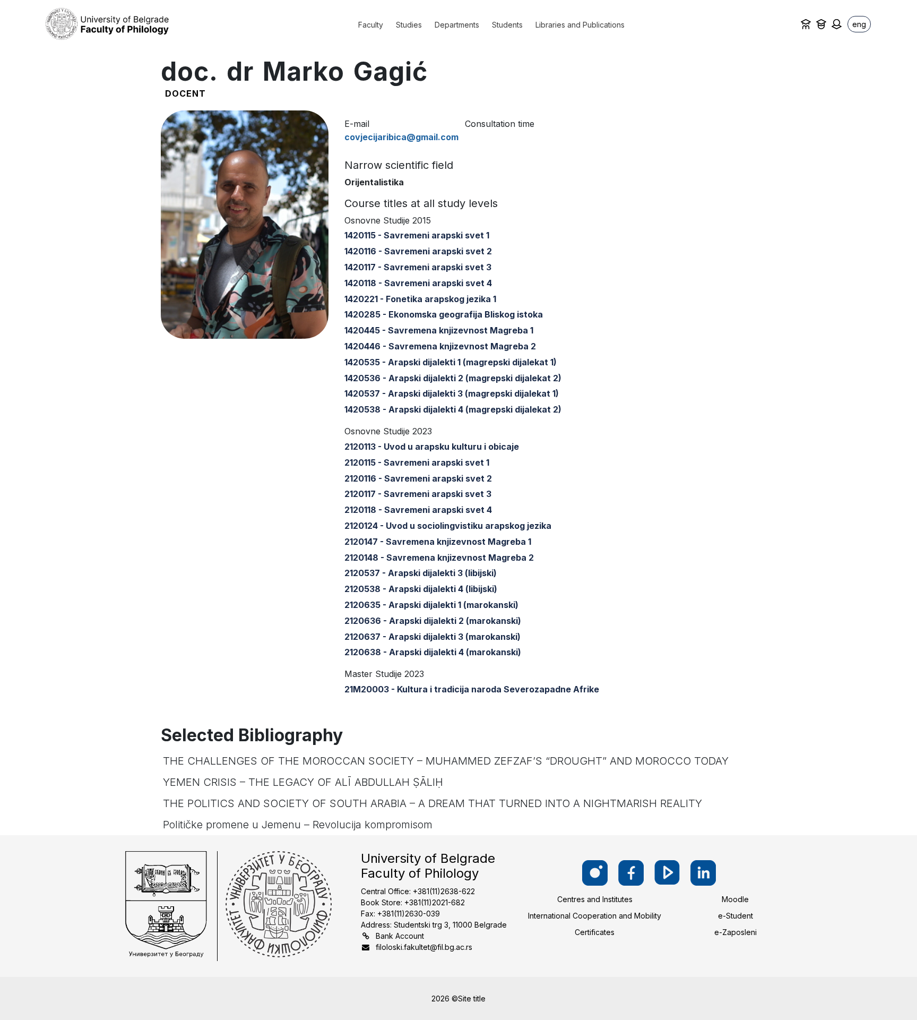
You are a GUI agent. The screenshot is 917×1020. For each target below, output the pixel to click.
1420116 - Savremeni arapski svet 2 (418, 251)
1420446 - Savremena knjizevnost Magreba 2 (440, 346)
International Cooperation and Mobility (594, 915)
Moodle (735, 899)
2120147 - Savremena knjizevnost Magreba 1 (437, 541)
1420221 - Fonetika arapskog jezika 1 (420, 299)
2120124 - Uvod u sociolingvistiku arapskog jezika (447, 525)
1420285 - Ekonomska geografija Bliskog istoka (443, 314)
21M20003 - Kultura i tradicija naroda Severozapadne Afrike (471, 689)
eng (859, 24)
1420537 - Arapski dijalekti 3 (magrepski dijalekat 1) (451, 393)
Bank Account (400, 935)
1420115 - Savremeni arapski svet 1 (416, 235)
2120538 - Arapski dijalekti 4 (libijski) (420, 589)
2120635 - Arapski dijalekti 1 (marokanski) (431, 604)
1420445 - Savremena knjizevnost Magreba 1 (438, 330)
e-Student (735, 915)
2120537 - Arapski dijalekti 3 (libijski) (420, 573)
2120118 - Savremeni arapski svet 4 (418, 509)
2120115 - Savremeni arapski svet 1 (416, 462)
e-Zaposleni (735, 932)
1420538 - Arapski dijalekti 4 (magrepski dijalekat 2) (452, 409)
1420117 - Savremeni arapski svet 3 (417, 267)
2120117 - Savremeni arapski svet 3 (417, 493)
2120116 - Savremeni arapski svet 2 (418, 478)
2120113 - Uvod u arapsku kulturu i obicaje (431, 446)
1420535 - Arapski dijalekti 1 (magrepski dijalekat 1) (450, 362)
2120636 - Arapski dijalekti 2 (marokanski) (432, 620)
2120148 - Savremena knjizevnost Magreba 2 (439, 557)
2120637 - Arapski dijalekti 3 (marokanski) (432, 636)
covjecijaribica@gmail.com (401, 137)
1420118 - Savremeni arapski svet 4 (418, 283)
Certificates (595, 932)
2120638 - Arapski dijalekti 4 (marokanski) (432, 652)
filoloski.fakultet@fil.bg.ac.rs (424, 947)
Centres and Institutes (595, 899)
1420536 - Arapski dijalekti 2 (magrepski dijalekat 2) (452, 378)
